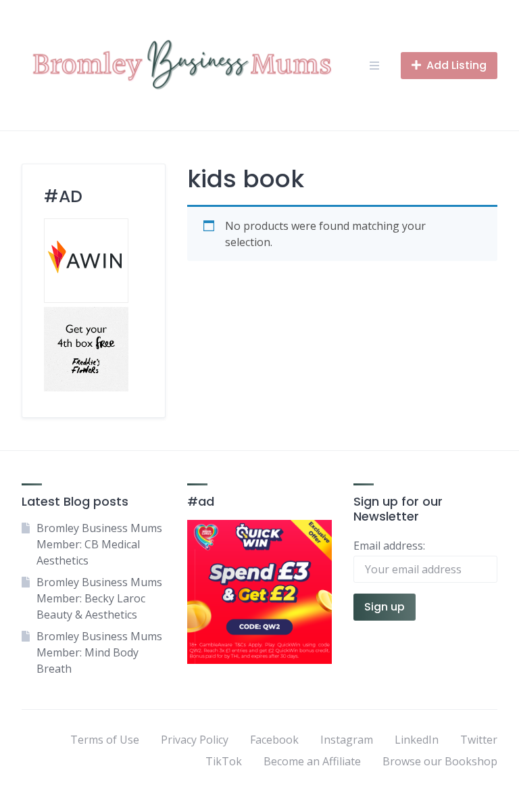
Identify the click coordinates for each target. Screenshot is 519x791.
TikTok (223, 761)
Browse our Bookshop (439, 761)
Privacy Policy (194, 739)
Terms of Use (104, 739)
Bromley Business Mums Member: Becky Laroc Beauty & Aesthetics (99, 598)
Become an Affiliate (312, 761)
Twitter (478, 739)
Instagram (346, 739)
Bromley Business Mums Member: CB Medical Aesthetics (99, 544)
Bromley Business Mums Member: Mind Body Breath (99, 652)
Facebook (274, 739)
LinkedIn (417, 739)
